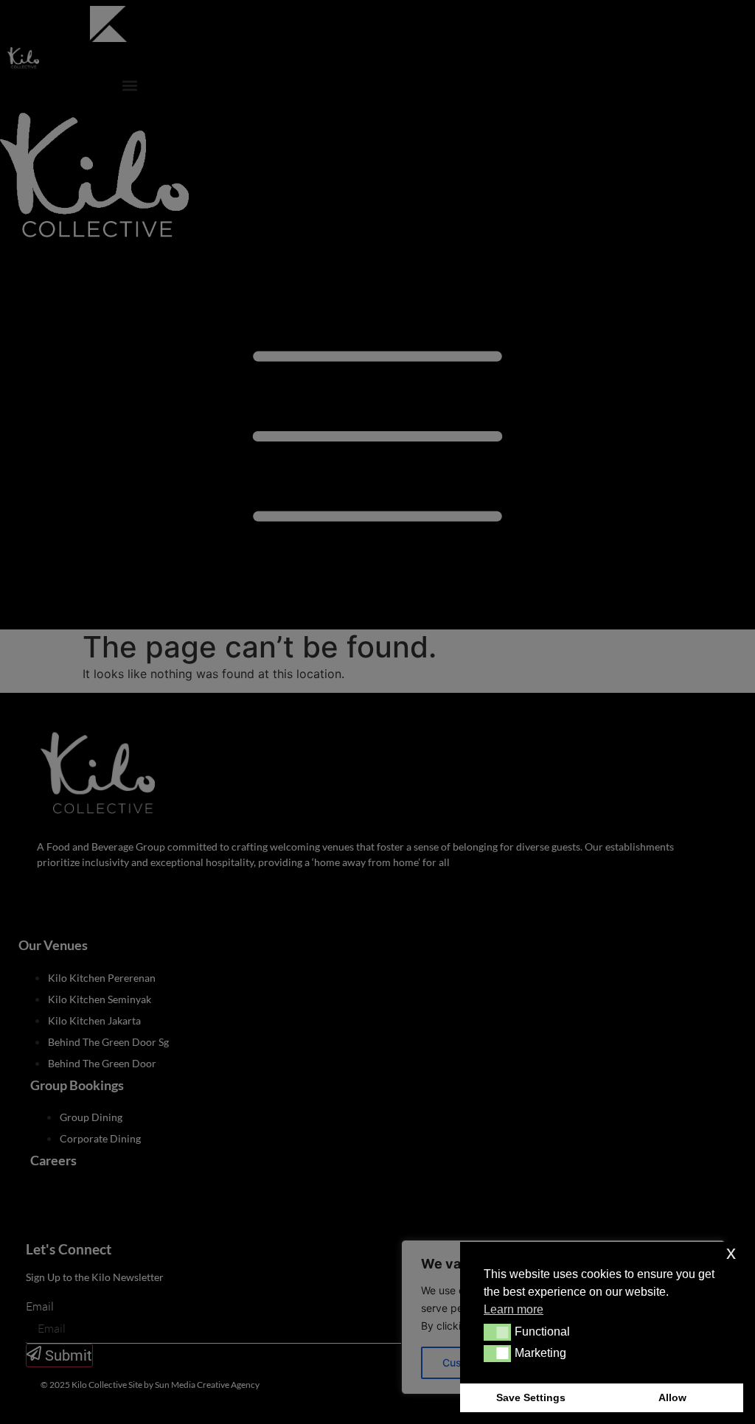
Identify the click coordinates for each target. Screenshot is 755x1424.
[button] (497, 1332)
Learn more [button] (513, 1309)
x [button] (731, 1253)
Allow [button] (672, 1397)
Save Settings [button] (531, 1397)
